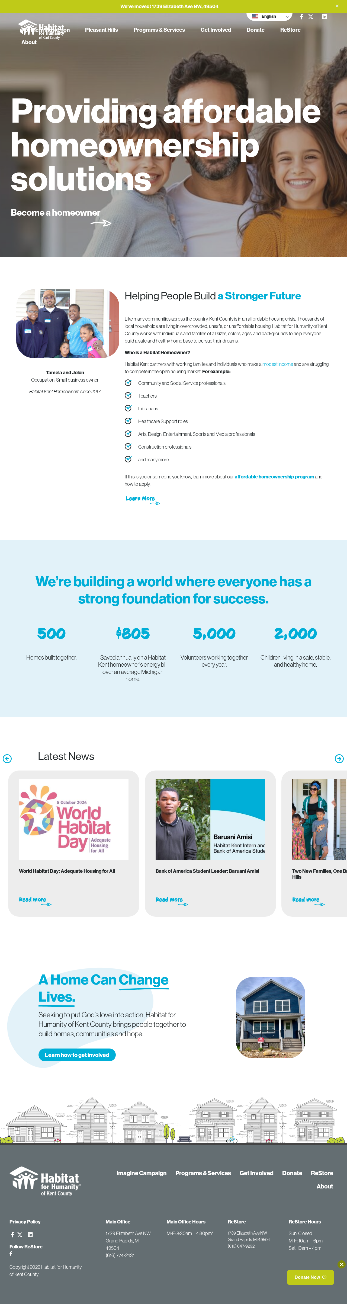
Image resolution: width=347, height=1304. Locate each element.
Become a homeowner (56, 212)
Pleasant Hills (101, 29)
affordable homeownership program (274, 477)
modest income (277, 364)
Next (337, 757)
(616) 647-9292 (241, 1246)
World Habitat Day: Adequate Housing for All (67, 871)
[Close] (342, 1264)
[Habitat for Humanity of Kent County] (45, 1181)
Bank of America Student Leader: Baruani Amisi (207, 871)
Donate (256, 29)
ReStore (290, 29)
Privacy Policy (25, 1222)
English (268, 16)
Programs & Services (159, 29)
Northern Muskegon (45, 29)
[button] (337, 6)
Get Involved (216, 29)
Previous (5, 757)
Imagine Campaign (142, 1173)
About (29, 42)
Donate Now (307, 1277)
